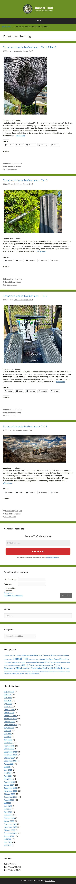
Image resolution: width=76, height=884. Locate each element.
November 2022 (10, 827)
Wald (18, 673)
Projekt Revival (16, 671)
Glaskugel (22, 662)
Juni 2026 (8, 698)
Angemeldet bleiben (10, 589)
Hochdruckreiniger (55, 662)
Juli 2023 (7, 803)
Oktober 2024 (9, 758)
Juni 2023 (8, 806)
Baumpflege (28, 655)
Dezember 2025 (10, 716)
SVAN (5, 673)
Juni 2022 (8, 842)
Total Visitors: (9, 870)
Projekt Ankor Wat (38, 668)
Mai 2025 (7, 737)
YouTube (31, 673)
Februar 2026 (9, 710)
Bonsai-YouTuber (46, 659)
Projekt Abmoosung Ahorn (44, 665)
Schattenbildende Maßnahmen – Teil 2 (25, 296)
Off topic (30, 665)
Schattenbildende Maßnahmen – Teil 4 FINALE (30, 47)
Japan (9, 665)
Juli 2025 (7, 731)
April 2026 (8, 704)
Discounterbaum (10, 662)
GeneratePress (50, 881)
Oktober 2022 (9, 830)
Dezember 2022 (10, 824)
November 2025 (10, 719)
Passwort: (8, 584)
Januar (5, 665)
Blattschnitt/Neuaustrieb (43, 655)
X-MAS (26, 673)
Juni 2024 (8, 770)
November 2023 (10, 791)
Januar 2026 (9, 713)
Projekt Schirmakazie (25, 671)
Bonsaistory (9, 163)
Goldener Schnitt (43, 662)
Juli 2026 (7, 695)
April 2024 (8, 776)
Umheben (14, 673)
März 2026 (8, 707)
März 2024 (8, 779)
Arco (22, 655)
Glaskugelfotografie (31, 662)
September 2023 (10, 797)
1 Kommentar (10, 416)
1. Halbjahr (6, 655)
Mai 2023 (7, 809)
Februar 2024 (9, 782)
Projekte (18, 163)
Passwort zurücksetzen (13, 596)
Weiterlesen (20, 136)
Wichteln (22, 673)
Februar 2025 (9, 746)
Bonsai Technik (60, 659)
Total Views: (9, 867)
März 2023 (8, 815)
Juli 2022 (7, 839)
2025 (14, 655)
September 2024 (10, 761)
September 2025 (10, 725)
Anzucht (19, 655)
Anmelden (66, 595)
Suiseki (68, 671)
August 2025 (9, 728)
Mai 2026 (7, 701)
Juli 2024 (7, 767)
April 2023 (8, 812)
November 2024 (10, 755)
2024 (11, 655)
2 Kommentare (11, 169)
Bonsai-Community (58, 655)
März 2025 (8, 743)
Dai (68, 659)
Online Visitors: (10, 864)
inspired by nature (65, 662)
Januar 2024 (9, 785)
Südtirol (9, 673)
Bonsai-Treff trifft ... (34, 659)
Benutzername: (10, 579)
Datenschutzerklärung (52, 557)
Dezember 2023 (10, 788)
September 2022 (10, 833)
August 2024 (9, 764)
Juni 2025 (8, 734)
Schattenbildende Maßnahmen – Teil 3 (25, 180)
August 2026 (9, 692)
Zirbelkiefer (36, 673)
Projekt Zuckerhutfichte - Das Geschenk (55, 671)
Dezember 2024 (10, 752)
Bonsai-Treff (44, 8)
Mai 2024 (7, 773)
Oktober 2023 (9, 794)
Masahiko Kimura (17, 665)
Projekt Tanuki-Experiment (38, 671)
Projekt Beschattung (13, 166)
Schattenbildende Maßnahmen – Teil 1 (25, 426)
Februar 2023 (9, 818)
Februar (18, 662)
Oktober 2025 (9, 722)
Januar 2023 (9, 821)
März (24, 665)
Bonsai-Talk (21, 658)
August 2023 (9, 800)
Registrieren (8, 593)
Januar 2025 (9, 749)
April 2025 (8, 740)
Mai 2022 (7, 845)
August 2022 (9, 836)
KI (12, 665)
